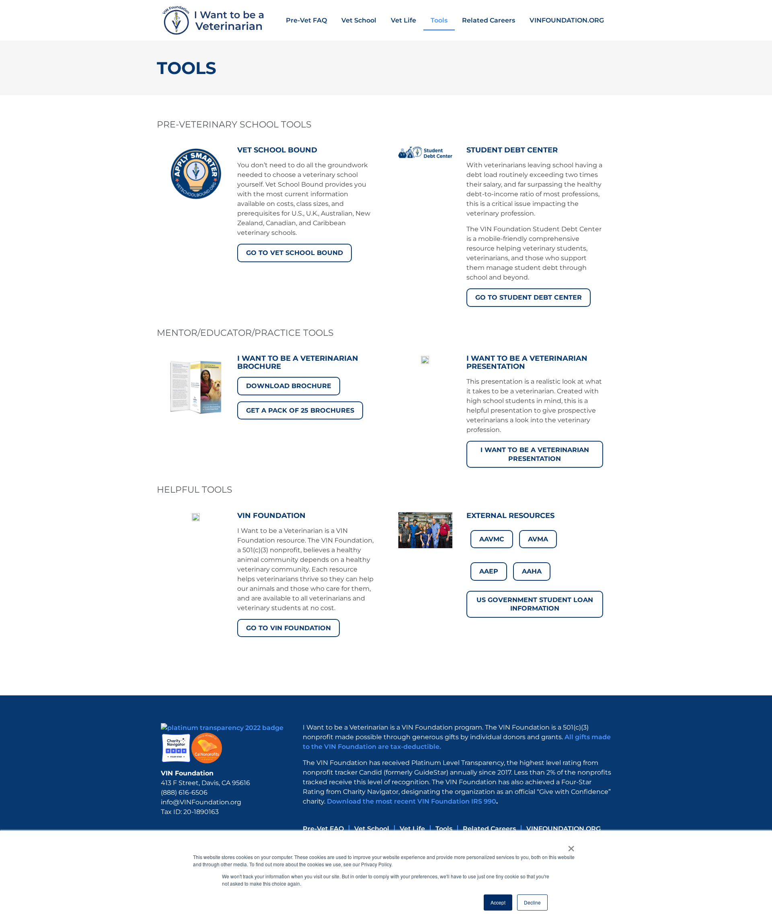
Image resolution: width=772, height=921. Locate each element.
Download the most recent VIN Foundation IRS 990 (411, 801)
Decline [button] (532, 902)
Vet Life (403, 20)
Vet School (358, 20)
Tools (439, 20)
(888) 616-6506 (184, 792)
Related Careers (488, 20)
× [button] (571, 845)
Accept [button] (498, 902)
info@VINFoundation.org (201, 802)
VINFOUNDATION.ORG (567, 20)
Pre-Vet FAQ (306, 20)
